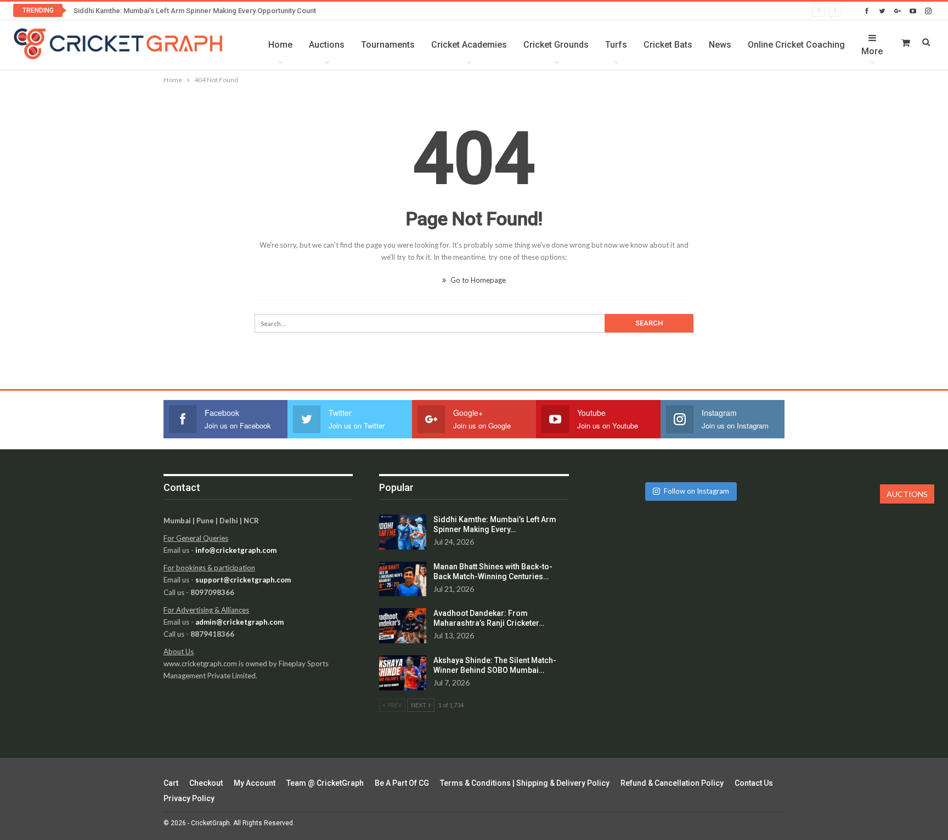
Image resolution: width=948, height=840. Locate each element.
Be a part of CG (402, 783)
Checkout (206, 783)
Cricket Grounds (556, 44)
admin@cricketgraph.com (239, 622)
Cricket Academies (469, 44)
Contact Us (754, 783)
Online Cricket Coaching (796, 44)
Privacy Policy (189, 798)
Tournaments (388, 44)
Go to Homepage (477, 280)
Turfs (616, 44)
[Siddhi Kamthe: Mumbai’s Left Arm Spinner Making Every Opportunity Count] (402, 532)
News (720, 44)
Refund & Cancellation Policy (672, 783)
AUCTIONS (907, 494)
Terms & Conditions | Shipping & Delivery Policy (525, 783)
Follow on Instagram (696, 491)
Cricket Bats (668, 44)
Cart (170, 783)
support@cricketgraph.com (243, 579)
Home (280, 44)
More (872, 51)
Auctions (327, 44)
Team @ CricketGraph (325, 783)
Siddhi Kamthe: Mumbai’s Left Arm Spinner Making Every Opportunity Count (195, 11)
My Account (254, 783)
